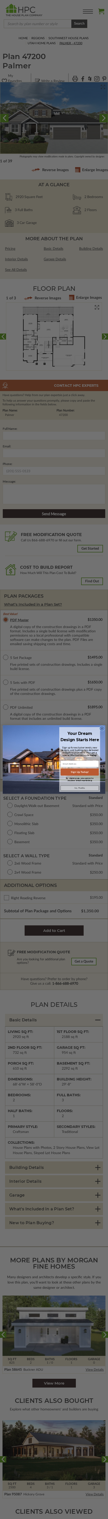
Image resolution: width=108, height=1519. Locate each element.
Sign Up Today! (79, 772)
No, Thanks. (79, 788)
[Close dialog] (102, 728)
